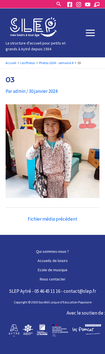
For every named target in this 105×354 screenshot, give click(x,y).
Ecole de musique (52, 269)
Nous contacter (53, 279)
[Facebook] (70, 4)
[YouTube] (87, 4)
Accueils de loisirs (53, 260)
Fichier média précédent (52, 219)
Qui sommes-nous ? (52, 251)
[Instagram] (78, 4)
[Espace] (96, 4)
